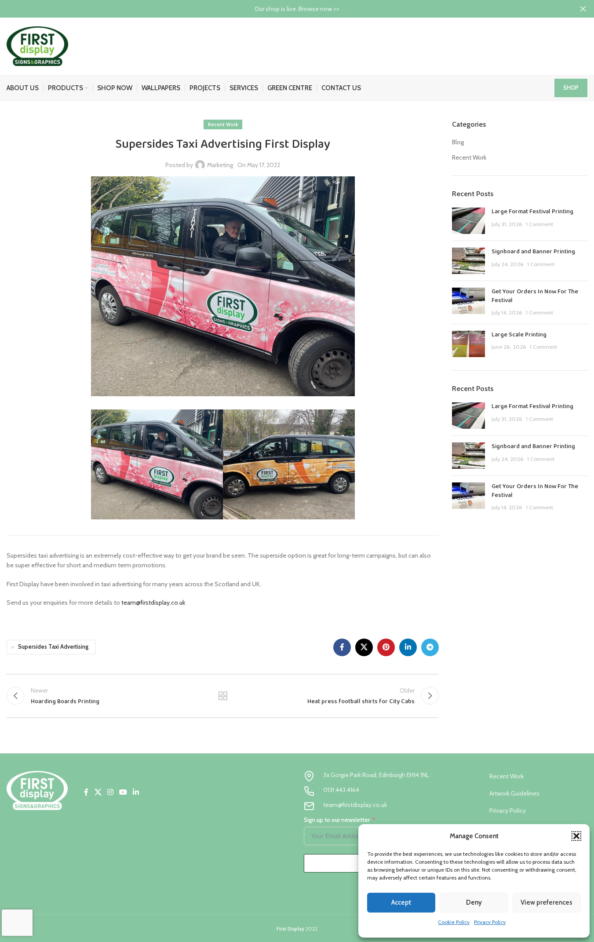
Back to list (222, 696)
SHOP (571, 87)
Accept (401, 902)
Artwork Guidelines (514, 793)
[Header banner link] (297, 9)
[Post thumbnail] (468, 221)
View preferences (546, 902)
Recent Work (223, 124)
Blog (458, 142)
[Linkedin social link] (408, 647)
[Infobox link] (371, 776)
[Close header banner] (583, 9)
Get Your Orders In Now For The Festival (535, 296)
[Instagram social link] (110, 793)
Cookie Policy (454, 922)
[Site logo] (37, 45)
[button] (576, 836)
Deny (474, 902)
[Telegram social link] (430, 647)
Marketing (220, 165)
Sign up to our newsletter (337, 820)
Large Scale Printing (519, 335)
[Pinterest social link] (386, 647)
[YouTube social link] (123, 793)
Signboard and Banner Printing (533, 251)
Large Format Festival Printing (532, 211)
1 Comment (539, 224)
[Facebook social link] (342, 647)
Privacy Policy (490, 922)
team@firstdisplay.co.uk (153, 602)
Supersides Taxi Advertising (53, 646)
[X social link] (364, 647)
